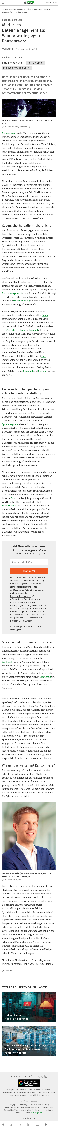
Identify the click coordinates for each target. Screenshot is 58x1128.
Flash (43, 356)
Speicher (42, 371)
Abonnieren (29, 571)
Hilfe (30, 1090)
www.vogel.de (36, 1113)
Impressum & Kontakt (19, 1095)
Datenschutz (33, 1092)
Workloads (7, 662)
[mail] (38, 1125)
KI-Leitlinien (35, 1095)
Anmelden (51, 3)
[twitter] (11, 1125)
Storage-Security (8, 9)
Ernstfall (33, 330)
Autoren (45, 1095)
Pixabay (23, 127)
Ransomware (9, 133)
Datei (13, 498)
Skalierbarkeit (9, 505)
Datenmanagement (12, 293)
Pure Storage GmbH (13, 62)
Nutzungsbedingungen (20, 596)
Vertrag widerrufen (42, 1090)
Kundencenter (9, 1092)
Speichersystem (10, 424)
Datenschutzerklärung (20, 602)
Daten (45, 315)
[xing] (20, 1124)
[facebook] (3, 1125)
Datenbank (45, 677)
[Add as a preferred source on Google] (29, 1083)
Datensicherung (21, 300)
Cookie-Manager (19, 1090)
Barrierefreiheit (47, 1092)
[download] (46, 1124)
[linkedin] (29, 1125)
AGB (9, 1090)
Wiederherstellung (15, 330)
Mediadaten (22, 1092)
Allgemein (20, 9)
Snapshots (28, 371)
